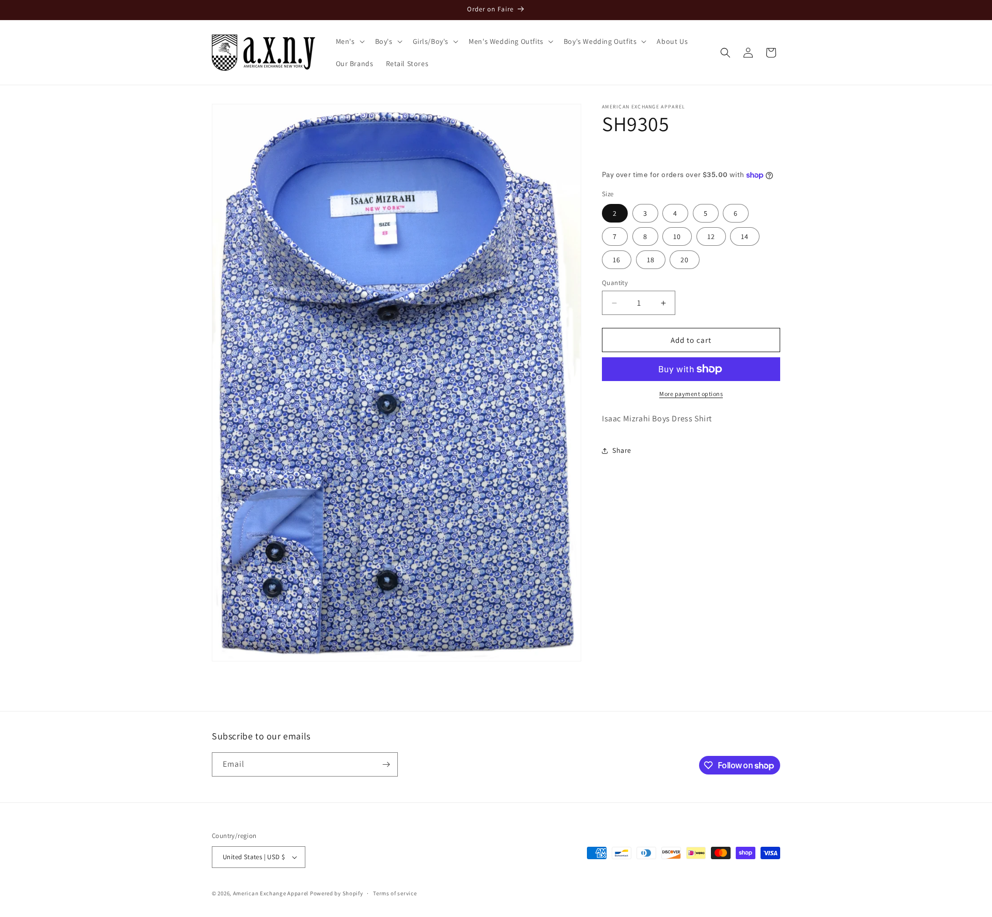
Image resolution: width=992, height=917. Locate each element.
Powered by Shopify (336, 893)
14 (745, 236)
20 (684, 259)
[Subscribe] (386, 764)
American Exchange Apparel (271, 893)
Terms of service (394, 892)
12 (711, 236)
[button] (349, 41)
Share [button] (621, 450)
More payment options (691, 394)
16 (617, 259)
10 (677, 236)
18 (651, 259)
